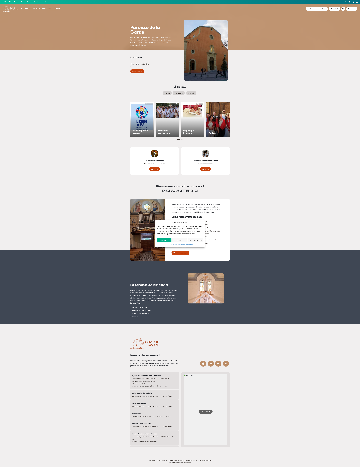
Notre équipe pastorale (140, 314)
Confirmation (205, 228)
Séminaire (36, 2)
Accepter (164, 240)
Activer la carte (206, 412)
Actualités (191, 93)
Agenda (23, 2)
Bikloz (189, 462)
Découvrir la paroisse (139, 307)
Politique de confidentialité (204, 460)
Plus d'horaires (137, 71)
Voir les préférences (195, 240)
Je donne (352, 9)
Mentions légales (190, 460)
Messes (167, 93)
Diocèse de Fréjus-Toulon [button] (11, 2)
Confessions (145, 64)
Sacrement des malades (209, 240)
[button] (178, 139)
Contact (135, 317)
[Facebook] (203, 364)
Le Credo (335, 9)
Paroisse (29, 2)
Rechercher (344, 9)
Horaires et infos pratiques (318, 9)
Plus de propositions (180, 253)
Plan (167, 379)
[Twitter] (218, 364)
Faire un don (44, 2)
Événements (179, 93)
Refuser (179, 240)
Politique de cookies (171, 244)
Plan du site (181, 460)
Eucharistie (205, 225)
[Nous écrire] (226, 364)
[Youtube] (211, 364)
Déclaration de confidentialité (185, 244)
